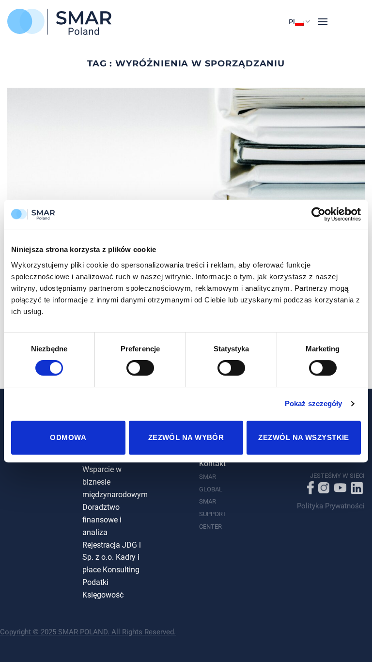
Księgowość (103, 595)
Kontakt (212, 463)
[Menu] (322, 21)
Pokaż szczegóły (313, 403)
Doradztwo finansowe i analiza (102, 520)
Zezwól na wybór (186, 437)
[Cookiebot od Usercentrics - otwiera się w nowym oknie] (318, 214)
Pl (292, 21)
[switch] (140, 368)
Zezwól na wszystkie (303, 437)
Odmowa (68, 437)
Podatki (95, 582)
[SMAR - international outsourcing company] (59, 22)
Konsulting (121, 570)
